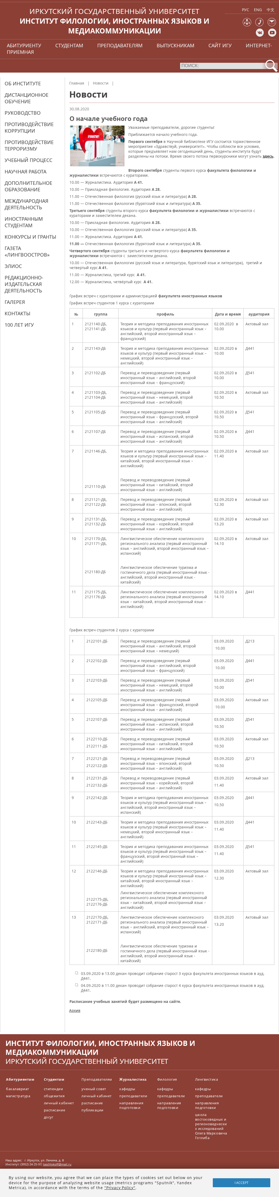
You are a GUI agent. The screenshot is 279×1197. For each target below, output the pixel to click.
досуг (48, 1117)
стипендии (53, 1089)
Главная (76, 83)
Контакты (17, 313)
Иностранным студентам (24, 222)
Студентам (54, 1079)
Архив (74, 1010)
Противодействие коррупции (29, 127)
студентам (69, 45)
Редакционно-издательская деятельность (24, 284)
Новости (100, 83)
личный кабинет (59, 1103)
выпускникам (175, 45)
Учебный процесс (28, 160)
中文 (270, 9)
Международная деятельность (26, 204)
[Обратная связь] (272, 25)
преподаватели (133, 1096)
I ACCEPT (241, 1182)
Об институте (23, 83)
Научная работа (25, 171)
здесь (268, 156)
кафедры (127, 1089)
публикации (92, 1110)
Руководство (23, 113)
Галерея (15, 302)
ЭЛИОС (13, 266)
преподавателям (119, 45)
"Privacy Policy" (119, 1187)
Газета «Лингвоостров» (27, 251)
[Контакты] (259, 25)
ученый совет (93, 1089)
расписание (54, 1110)
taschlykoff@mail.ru (57, 1164)
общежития (54, 1096)
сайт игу (220, 45)
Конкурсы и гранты (30, 236)
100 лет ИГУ (19, 325)
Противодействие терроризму (29, 145)
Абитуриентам (20, 1079)
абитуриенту (24, 45)
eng (258, 9)
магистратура (18, 1096)
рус (245, 9)
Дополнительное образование (28, 186)
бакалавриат (17, 1089)
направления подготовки (131, 1105)
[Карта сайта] (247, 25)
